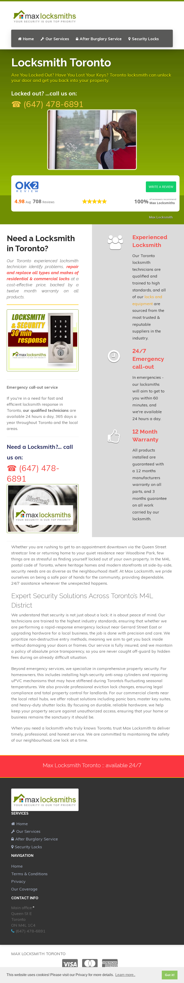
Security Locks (145, 38)
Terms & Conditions (29, 873)
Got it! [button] (170, 975)
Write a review (161, 187)
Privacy (18, 881)
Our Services (57, 38)
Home (28, 38)
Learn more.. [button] (125, 975)
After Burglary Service (101, 38)
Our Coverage (24, 889)
